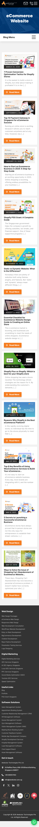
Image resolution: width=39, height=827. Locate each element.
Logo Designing (7, 648)
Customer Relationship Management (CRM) (17, 713)
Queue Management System (12, 720)
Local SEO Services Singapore (12, 668)
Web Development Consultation (13, 626)
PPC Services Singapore (10, 672)
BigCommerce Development (11, 635)
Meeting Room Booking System (12, 730)
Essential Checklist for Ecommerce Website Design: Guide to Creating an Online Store (17, 321)
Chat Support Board (9, 749)
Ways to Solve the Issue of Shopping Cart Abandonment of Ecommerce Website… (19, 572)
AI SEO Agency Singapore (11, 665)
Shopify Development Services (12, 739)
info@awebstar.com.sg (13, 780)
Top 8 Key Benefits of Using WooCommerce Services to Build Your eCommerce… (19, 468)
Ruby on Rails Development (11, 632)
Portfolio (4, 693)
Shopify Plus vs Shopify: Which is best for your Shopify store (19, 372)
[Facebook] (4, 785)
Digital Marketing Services (11, 659)
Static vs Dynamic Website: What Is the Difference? (19, 270)
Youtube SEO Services (9, 678)
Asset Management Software (12, 752)
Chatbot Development (9, 639)
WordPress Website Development (13, 629)
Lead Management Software (12, 746)
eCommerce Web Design (10, 619)
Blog (3, 690)
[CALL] (25, 3)
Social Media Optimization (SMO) (13, 675)
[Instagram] (18, 785)
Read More (14, 92)
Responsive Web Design (10, 622)
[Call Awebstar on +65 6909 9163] (31, 3)
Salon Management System (11, 707)
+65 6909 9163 (10, 775)
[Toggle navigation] (35, 3)
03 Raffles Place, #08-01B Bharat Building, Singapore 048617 (20, 768)
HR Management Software (11, 717)
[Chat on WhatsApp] (34, 822)
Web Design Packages (9, 616)
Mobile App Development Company (14, 736)
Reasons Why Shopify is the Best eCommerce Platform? (19, 421)
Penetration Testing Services (12, 645)
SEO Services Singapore (10, 662)
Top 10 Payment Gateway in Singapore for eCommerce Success (17, 120)
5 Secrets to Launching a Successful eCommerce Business (15, 519)
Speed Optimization (8, 681)
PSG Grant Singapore (9, 697)
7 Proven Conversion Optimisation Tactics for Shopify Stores (19, 74)
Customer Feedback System (12, 733)
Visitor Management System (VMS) (14, 726)
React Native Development (11, 642)
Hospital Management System (12, 743)
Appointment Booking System (12, 710)
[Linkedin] (13, 785)
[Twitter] (8, 785)
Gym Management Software (11, 723)
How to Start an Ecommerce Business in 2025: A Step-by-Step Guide (17, 168)
